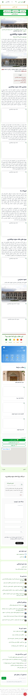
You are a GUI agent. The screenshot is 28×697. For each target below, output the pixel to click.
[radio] (21, 340)
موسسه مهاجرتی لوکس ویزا (21, 569)
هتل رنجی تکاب (20, 667)
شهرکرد (24, 31)
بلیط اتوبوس (22, 11)
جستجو (4, 678)
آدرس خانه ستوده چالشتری (13, 442)
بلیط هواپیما (15, 11)
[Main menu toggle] (2, 2)
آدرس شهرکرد (13, 445)
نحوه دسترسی (23, 82)
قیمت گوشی (24, 567)
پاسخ (21, 495)
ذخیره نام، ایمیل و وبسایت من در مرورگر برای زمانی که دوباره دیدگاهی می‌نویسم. (14, 538)
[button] (16, 2)
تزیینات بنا (24, 79)
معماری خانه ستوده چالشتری (20, 77)
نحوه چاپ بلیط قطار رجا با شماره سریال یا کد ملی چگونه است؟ (14, 660)
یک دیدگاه (15, 37)
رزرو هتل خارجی (15, 14)
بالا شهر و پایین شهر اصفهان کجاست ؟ (15, 657)
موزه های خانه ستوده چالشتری (20, 80)
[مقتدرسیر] (14, 7)
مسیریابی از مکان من (13, 440)
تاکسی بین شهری (7, 11)
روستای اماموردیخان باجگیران (17, 665)
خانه (26, 29)
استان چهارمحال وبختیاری (7, 29)
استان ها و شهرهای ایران (19, 29)
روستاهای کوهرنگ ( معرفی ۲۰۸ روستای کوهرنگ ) (13, 663)
